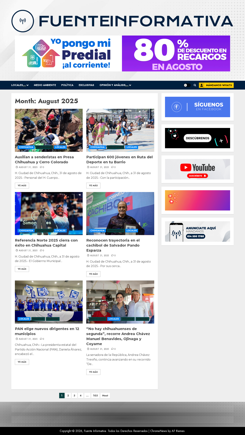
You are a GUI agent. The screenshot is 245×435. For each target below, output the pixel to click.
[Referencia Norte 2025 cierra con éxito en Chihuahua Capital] (49, 213)
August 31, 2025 (28, 167)
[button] (195, 85)
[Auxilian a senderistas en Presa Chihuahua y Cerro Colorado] (49, 130)
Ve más (22, 185)
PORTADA (52, 319)
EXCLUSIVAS (86, 85)
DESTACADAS (44, 147)
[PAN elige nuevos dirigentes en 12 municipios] (49, 302)
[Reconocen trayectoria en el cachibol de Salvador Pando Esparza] (120, 213)
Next (105, 395)
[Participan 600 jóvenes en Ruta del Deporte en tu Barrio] (120, 130)
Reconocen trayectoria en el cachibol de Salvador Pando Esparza (113, 245)
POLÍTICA (67, 85)
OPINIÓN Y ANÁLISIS (113, 85)
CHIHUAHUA (26, 147)
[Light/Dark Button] (187, 85)
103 (95, 395)
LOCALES (17, 85)
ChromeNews (158, 431)
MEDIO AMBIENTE (45, 85)
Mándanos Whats (219, 85)
